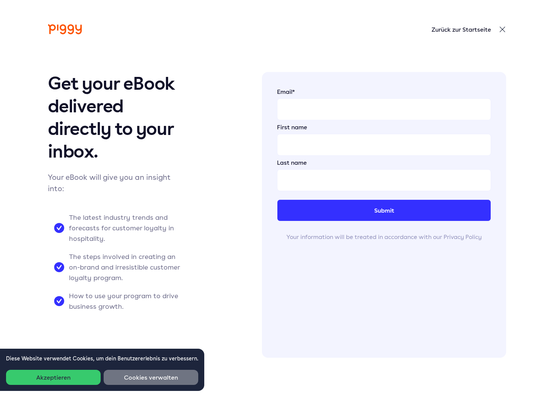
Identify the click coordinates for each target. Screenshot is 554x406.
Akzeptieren (53, 377)
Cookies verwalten (151, 377)
